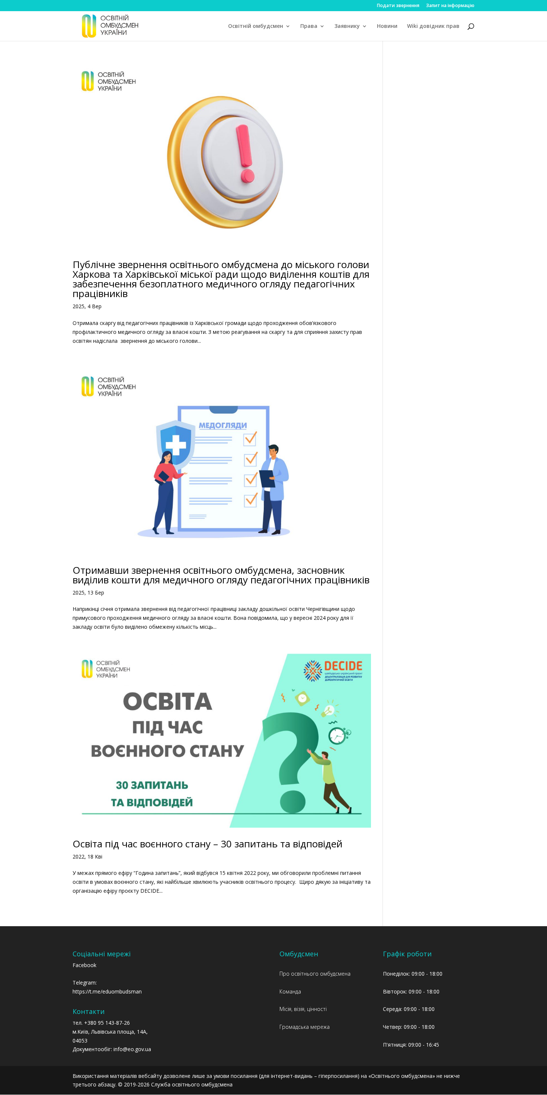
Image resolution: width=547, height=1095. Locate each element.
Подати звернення (398, 6)
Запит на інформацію (450, 6)
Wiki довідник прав (433, 26)
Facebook (84, 965)
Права (308, 26)
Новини (387, 26)
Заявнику (347, 26)
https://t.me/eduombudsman (107, 991)
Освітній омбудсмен (255, 26)
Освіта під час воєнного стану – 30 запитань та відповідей (207, 843)
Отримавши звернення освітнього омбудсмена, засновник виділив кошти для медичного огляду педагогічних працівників (221, 574)
